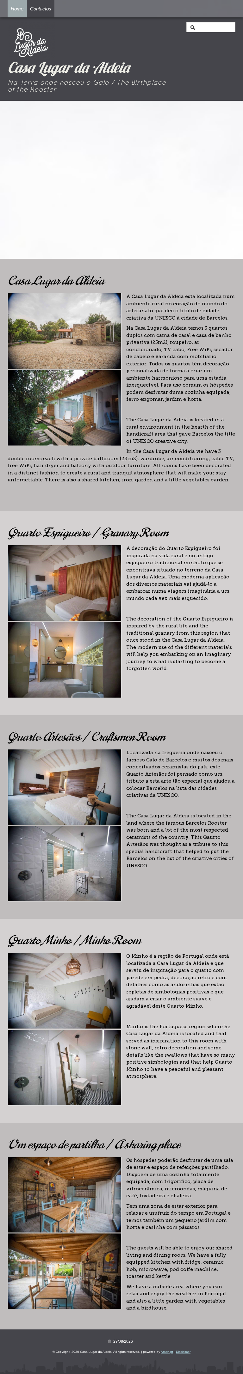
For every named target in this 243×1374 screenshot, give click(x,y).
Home (17, 8)
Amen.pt (167, 1351)
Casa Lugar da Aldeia (69, 69)
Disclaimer (183, 1351)
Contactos (40, 8)
